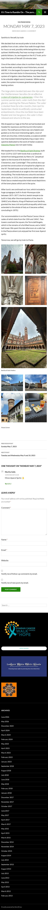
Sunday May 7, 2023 (9, 445)
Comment (6, 507)
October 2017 (6, 806)
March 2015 (6, 838)
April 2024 (5, 730)
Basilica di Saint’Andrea (30, 150)
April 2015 (5, 833)
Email (4, 550)
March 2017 (6, 824)
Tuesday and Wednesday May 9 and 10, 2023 (18, 453)
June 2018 (5, 779)
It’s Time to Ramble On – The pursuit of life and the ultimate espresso (18, 12)
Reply (9, 484)
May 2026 (5, 721)
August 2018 (6, 771)
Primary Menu (45, 12)
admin (23, 31)
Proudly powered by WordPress (11, 907)
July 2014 (5, 860)
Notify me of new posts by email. (14, 583)
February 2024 (7, 739)
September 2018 (7, 766)
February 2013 (7, 896)
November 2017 (7, 802)
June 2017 (5, 811)
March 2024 (6, 735)
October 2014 (6, 851)
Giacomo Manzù (8, 144)
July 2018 (5, 775)
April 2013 (5, 887)
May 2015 (5, 829)
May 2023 (5, 744)
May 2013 (5, 882)
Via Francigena (24, 22)
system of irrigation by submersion (17, 97)
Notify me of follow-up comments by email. (19, 574)
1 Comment (31, 31)
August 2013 (6, 869)
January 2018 (6, 793)
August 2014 (6, 855)
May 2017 (5, 815)
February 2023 (7, 757)
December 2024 (7, 726)
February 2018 (7, 788)
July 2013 (5, 873)
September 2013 (7, 864)
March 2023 (6, 753)
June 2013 (5, 878)
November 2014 (7, 846)
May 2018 (5, 784)
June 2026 (5, 717)
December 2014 (7, 842)
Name (4, 539)
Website (4, 560)
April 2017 (5, 820)
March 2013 (6, 891)
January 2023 (6, 762)
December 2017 (7, 797)
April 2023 (5, 748)
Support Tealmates (24, 648)
